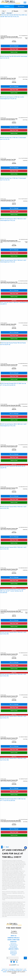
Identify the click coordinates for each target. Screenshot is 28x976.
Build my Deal (14, 52)
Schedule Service (13, 952)
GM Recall (13, 954)
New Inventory (13, 943)
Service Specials (13, 953)
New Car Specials (13, 946)
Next (7, 847)
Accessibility (12, 969)
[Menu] (25, 3)
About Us (13, 935)
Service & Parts (13, 949)
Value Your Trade (14, 49)
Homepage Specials (13, 937)
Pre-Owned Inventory (13, 945)
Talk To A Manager (14, 46)
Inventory (13, 941)
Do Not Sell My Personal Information (13, 970)
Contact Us (4, 969)
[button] (25, 847)
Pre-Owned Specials (13, 947)
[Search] (25, 958)
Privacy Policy (19, 969)
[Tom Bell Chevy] (5, 2)
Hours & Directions (13, 939)
